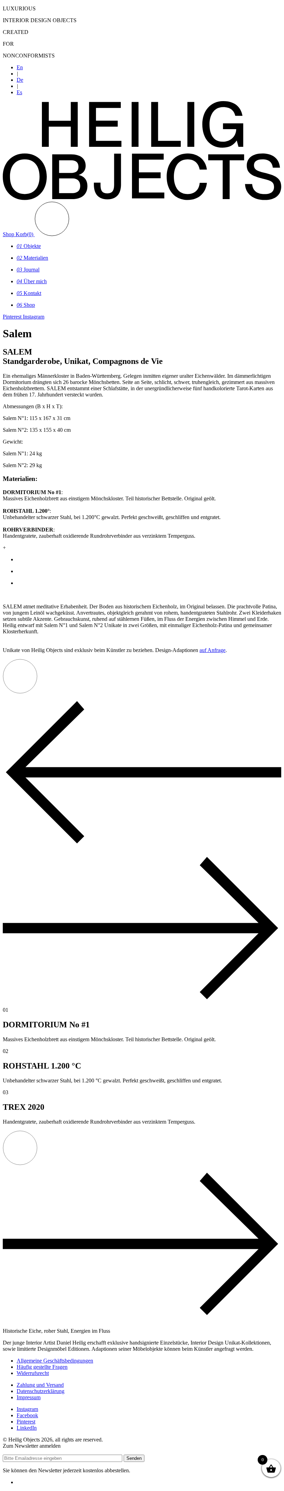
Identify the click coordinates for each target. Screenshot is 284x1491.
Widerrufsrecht (33, 1373)
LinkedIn (27, 1428)
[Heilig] (142, 198)
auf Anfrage (212, 650)
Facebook (27, 1415)
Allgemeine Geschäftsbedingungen (55, 1361)
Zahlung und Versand (40, 1385)
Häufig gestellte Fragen (42, 1367)
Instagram (27, 1409)
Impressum (29, 1397)
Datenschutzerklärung (40, 1391)
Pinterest (26, 1422)
